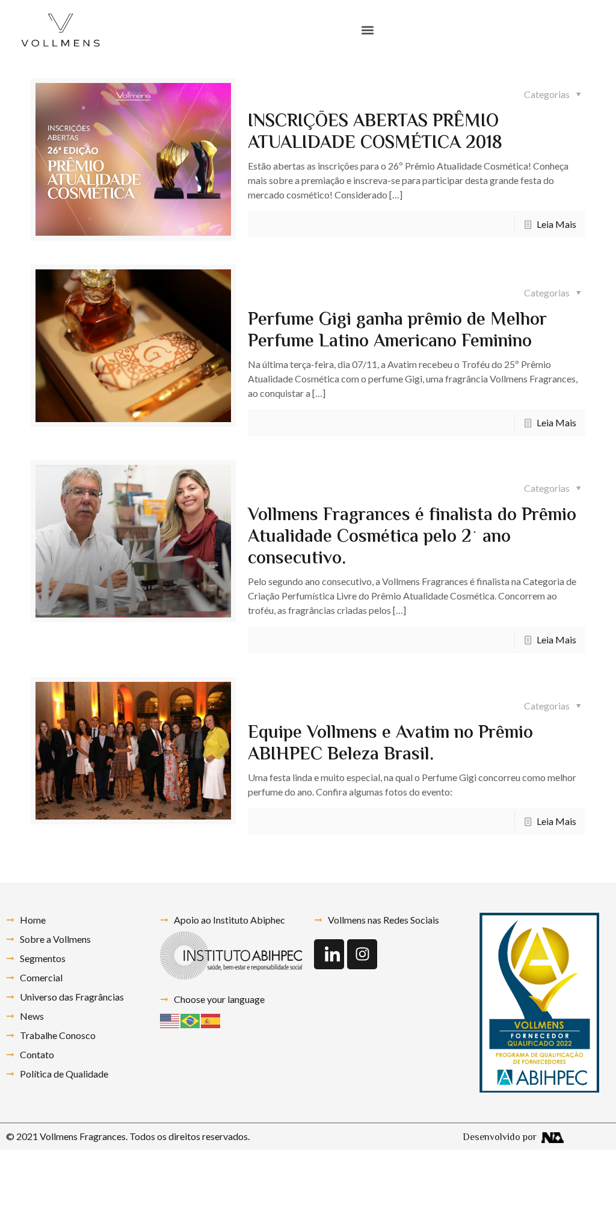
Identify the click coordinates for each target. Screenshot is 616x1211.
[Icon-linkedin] (329, 954)
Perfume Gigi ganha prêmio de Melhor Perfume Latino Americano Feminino (397, 331)
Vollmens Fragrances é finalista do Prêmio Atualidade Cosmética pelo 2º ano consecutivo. (412, 537)
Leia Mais (556, 224)
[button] (367, 30)
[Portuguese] (190, 1019)
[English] (170, 1019)
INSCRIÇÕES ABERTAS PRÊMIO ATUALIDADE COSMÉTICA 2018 (375, 133)
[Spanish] (211, 1019)
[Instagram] (362, 954)
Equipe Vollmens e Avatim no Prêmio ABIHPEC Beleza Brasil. (390, 744)
